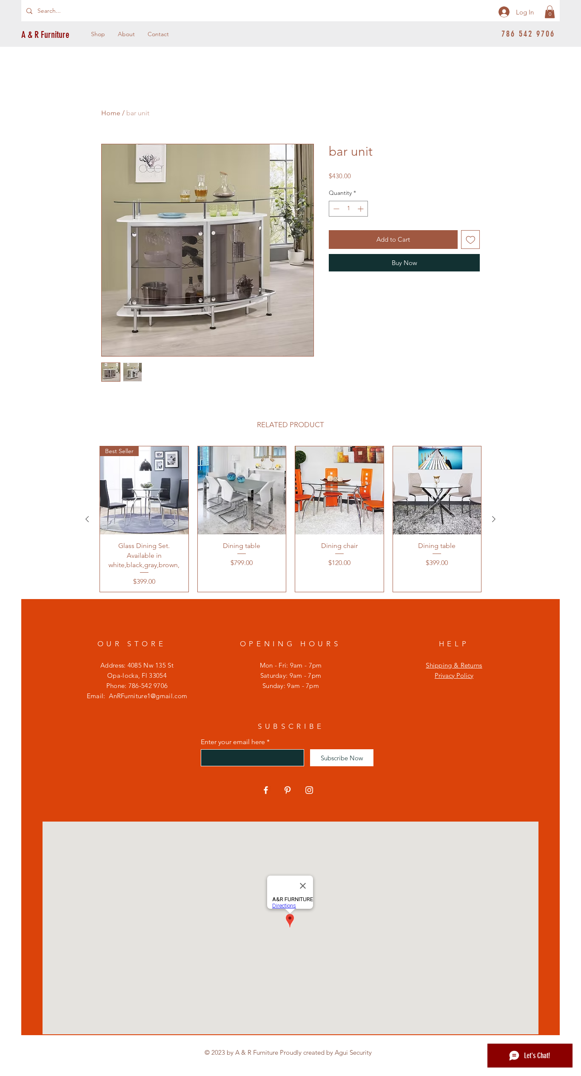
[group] (290, 519)
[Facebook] (266, 790)
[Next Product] (494, 519)
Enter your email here (233, 742)
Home (110, 113)
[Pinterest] (287, 790)
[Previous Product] (87, 519)
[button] (549, 12)
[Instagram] (309, 790)
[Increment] (361, 208)
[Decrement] (335, 208)
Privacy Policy (454, 675)
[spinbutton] (348, 208)
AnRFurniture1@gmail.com (148, 696)
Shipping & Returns (454, 665)
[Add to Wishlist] (470, 239)
